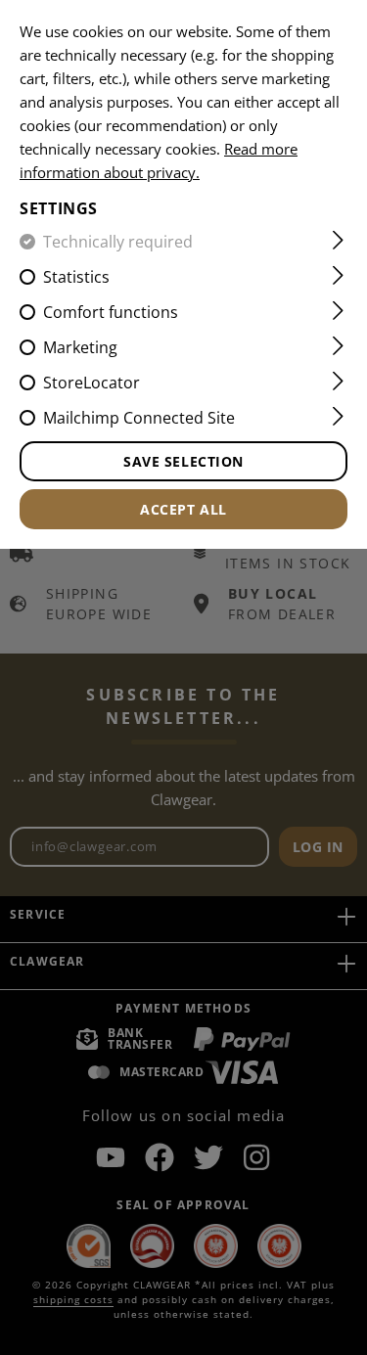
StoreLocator (91, 382)
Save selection (183, 461)
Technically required (118, 241)
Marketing (80, 347)
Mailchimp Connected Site (139, 418)
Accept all (183, 509)
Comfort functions (110, 312)
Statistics (76, 277)
